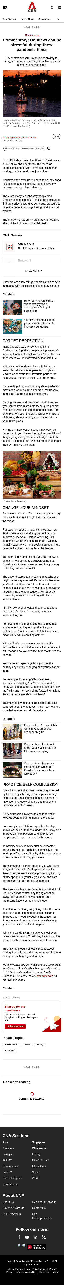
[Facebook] (19, 1237)
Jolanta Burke (28, 137)
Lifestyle (8, 1154)
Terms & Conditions (36, 1269)
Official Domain (15, 1269)
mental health (11, 1044)
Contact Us (39, 1208)
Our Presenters (12, 1214)
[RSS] (44, 1237)
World (35, 1178)
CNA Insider (39, 1148)
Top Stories (9, 19)
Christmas (9, 1050)
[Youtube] (27, 1237)
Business (8, 1148)
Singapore (44, 19)
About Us (8, 1202)
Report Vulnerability (25, 1272)
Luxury (36, 1154)
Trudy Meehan (10, 137)
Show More (32, 270)
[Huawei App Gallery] (36, 1247)
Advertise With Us (13, 1208)
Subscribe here (15, 1026)
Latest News (27, 19)
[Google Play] (19, 1246)
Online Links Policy (48, 1272)
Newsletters (10, 1184)
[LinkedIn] (35, 1237)
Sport (35, 1172)
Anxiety (40, 1044)
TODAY (7, 1160)
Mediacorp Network (44, 1202)
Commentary (32, 35)
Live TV (7, 1172)
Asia (5, 1142)
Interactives (39, 1166)
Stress (27, 1044)
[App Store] (23, 1246)
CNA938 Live (40, 1160)
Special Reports (12, 1178)
